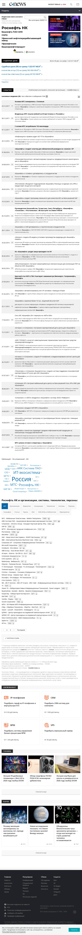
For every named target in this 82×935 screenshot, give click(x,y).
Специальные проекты (28, 884)
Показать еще (41, 792)
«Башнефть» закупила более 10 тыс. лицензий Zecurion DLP (37, 301)
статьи (51, 650)
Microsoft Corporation (9, 545)
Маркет (25, 888)
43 (49, 518)
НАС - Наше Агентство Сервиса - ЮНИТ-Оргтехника (21, 537)
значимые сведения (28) (11, 96)
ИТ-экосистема (26, 472)
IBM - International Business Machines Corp (17, 540)
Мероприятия (64, 512)
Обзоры (7, 889)
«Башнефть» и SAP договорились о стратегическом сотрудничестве (40, 227)
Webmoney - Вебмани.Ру (11, 561)
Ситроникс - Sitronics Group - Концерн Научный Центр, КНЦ (24, 524)
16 (18, 532)
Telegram (57, 892)
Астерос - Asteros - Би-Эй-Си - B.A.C (15, 553)
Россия (21, 479)
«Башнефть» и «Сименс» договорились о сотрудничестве (36, 173)
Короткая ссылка (13, 638)
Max (55, 880)
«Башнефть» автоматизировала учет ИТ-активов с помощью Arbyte (40, 291)
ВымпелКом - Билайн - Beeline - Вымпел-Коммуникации (22, 591)
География (7, 512)
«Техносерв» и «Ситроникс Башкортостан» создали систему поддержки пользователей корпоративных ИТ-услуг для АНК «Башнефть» (47, 372)
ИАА (33, 512)
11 (50, 542)
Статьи (17, 512)
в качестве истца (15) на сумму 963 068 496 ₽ (20, 70)
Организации (14, 506)
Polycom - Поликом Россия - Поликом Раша (17, 564)
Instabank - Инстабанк (10, 548)
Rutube (56, 889)
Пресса (25, 512)
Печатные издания (30, 897)
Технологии (51, 506)
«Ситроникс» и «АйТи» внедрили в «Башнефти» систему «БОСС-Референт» (42, 398)
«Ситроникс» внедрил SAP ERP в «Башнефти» (31, 408)
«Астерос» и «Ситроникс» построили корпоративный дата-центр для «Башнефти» (45, 328)
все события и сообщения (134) (33, 96)
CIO (6, 472)
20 (53, 524)
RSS (8, 907)
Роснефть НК (29, 485)
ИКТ (4, 506)
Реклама (44, 883)
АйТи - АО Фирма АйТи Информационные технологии (22, 604)
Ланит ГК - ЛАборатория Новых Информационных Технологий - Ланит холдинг (31, 588)
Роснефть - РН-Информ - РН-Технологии (16, 578)
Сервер (6, 481)
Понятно (74, 930)
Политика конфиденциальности (19, 910)
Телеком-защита (8, 569)
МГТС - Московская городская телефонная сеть (19, 529)
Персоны (71, 506)
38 (59, 521)
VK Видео (57, 886)
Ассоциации (38, 506)
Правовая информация (15, 916)
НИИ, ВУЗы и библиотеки (47, 512)
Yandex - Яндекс (7, 599)
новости (24, 650)
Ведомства (27, 506)
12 (40, 540)
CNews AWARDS (35, 491)
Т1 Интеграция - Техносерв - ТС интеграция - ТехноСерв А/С (24, 567)
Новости (7, 880)
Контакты (44, 889)
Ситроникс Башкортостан (11, 556)
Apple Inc (5, 620)
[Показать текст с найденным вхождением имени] (46, 96)
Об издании (45, 880)
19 (13, 526)
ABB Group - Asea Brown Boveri (13, 551)
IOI (36, 477)
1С (3, 586)
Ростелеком (34, 465)
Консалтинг (32, 489)
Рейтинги (7, 886)
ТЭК (6, 479)
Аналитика (8, 883)
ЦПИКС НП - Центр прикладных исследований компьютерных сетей (27, 615)
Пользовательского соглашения (14, 932)
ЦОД (7, 468)
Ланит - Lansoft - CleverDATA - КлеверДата (17, 610)
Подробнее (5, 82)
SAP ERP (23, 465)
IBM (6, 485)
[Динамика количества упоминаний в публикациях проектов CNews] (78, 96)
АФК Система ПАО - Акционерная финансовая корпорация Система (27, 521)
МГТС (6, 475)
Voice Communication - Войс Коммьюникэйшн (18, 618)
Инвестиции (19, 489)
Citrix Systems (7, 559)
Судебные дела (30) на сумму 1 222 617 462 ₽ (21, 66)
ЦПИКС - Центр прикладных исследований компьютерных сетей (26, 612)
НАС (35, 481)
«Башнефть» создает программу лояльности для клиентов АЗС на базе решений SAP (46, 198)
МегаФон (11, 466)
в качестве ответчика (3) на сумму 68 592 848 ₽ (21, 74)
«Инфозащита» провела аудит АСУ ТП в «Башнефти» (34, 136)
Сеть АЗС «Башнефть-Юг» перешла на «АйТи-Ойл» (33, 315)
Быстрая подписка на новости (18, 904)
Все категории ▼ (38, 20)
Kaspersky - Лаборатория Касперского (16, 594)
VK (54, 883)
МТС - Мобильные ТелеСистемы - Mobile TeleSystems (21, 518)
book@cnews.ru (73, 90)
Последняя (21, 630)
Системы (62, 506)
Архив (6, 892)
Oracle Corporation (8, 602)
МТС (13, 484)
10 (23, 548)
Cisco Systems (7, 580)
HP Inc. (4, 623)
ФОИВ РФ (14, 464)
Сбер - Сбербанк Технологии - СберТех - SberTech (20, 607)
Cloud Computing (19, 491)
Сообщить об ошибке (15, 913)
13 (45, 537)
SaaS (13, 469)
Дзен (55, 895)
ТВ (23, 894)
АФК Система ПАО (29, 468)
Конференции (28, 880)
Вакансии (44, 886)
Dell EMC (5, 596)
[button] (71, 4)
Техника (26, 891)
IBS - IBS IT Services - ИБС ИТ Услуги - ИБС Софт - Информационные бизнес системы (33, 583)
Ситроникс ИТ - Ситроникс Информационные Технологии (23, 543)
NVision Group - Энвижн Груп (12, 575)
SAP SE (7, 489)
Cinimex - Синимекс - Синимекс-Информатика (19, 572)
